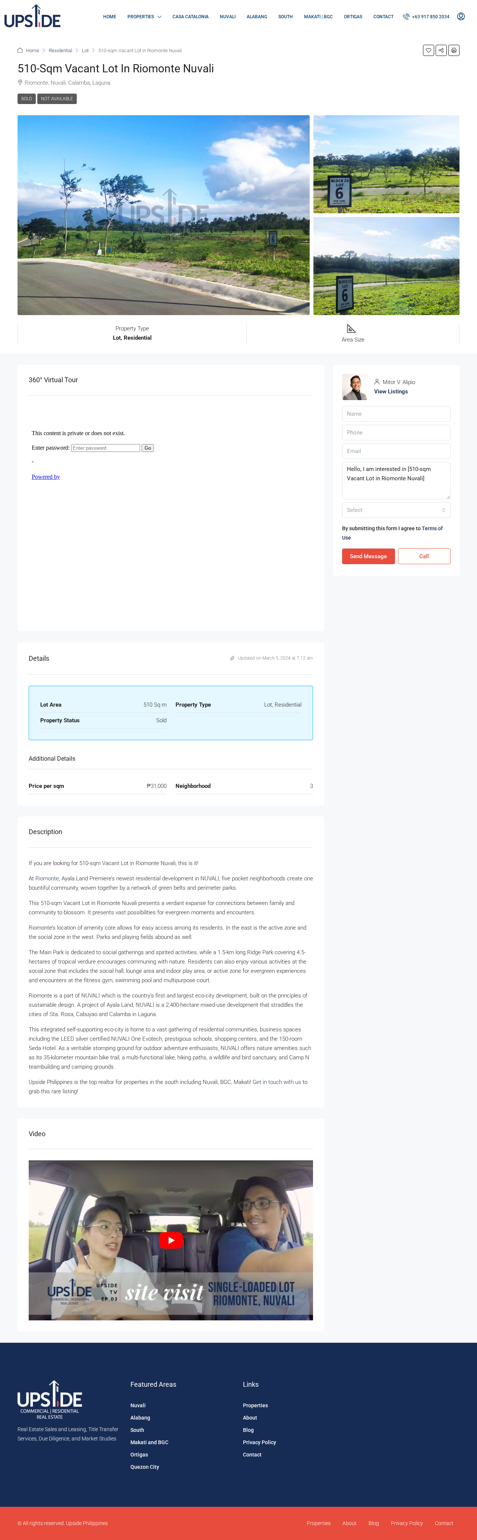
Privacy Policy (259, 1442)
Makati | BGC (318, 16)
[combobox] (396, 510)
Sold (26, 98)
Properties (140, 16)
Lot (85, 50)
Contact (383, 16)
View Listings (391, 391)
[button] (428, 50)
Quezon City (144, 1467)
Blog (248, 1430)
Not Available (57, 98)
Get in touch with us (277, 1082)
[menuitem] (426, 16)
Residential (60, 50)
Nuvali (228, 16)
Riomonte (47, 878)
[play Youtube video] (171, 1240)
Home (109, 16)
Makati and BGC (149, 1442)
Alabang (257, 16)
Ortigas (353, 16)
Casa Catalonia (191, 16)
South (285, 16)
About (250, 1418)
